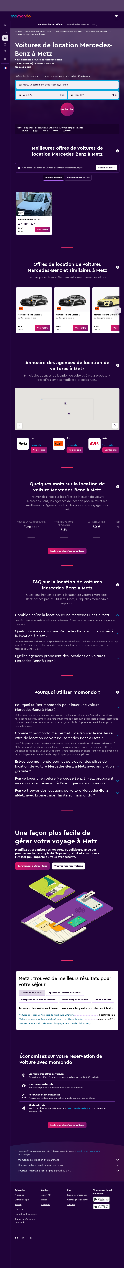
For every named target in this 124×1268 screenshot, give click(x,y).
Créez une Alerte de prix (78, 1108)
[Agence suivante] (115, 426)
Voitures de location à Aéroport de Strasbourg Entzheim (46, 1015)
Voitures (18, 31)
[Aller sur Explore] (5, 51)
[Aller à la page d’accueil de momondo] (21, 15)
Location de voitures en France (38, 31)
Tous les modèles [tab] (53, 178)
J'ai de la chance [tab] (103, 1000)
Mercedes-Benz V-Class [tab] (78, 178)
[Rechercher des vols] (5, 25)
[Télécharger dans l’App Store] (101, 1206)
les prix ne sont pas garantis (88, 1151)
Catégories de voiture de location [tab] (38, 1000)
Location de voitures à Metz (96, 31)
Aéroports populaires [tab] (31, 993)
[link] (34, 213)
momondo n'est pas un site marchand (38, 1160)
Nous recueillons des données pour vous (40, 1165)
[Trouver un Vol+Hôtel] (5, 44)
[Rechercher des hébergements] (5, 32)
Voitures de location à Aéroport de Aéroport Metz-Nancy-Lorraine (51, 1019)
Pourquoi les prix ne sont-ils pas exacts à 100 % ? (44, 1171)
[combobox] (27, 76)
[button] (5, 16)
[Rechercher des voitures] (5, 38)
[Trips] (5, 59)
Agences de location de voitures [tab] (65, 993)
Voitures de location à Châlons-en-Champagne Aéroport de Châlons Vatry (55, 1023)
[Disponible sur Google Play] (101, 1199)
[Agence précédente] (19, 426)
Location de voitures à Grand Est (68, 31)
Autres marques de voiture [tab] (75, 1000)
